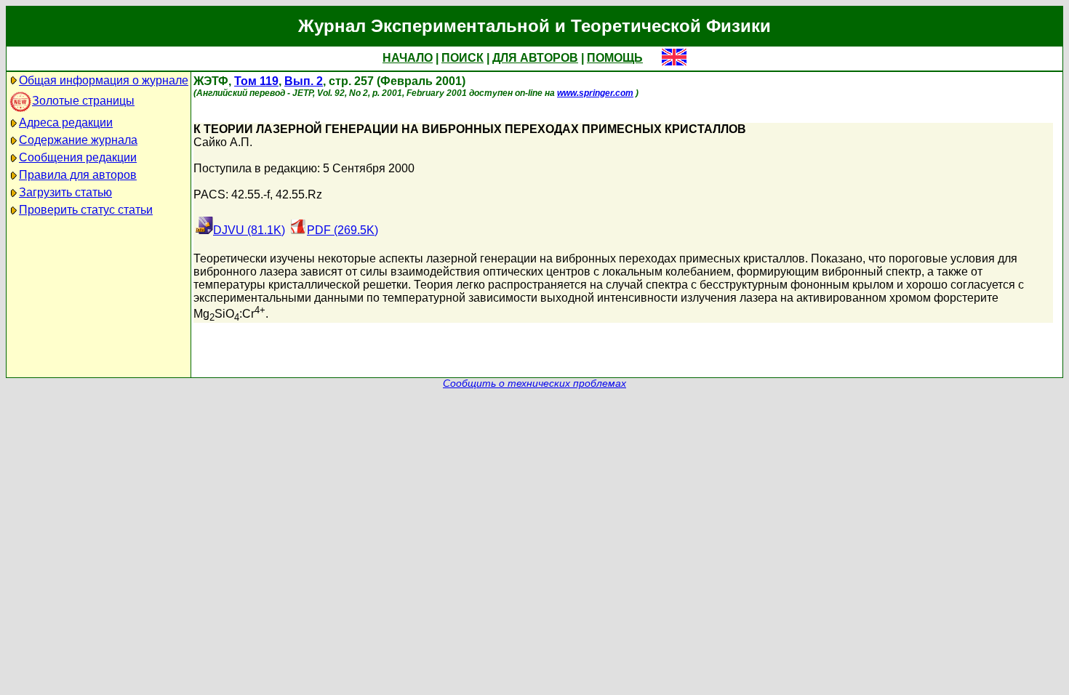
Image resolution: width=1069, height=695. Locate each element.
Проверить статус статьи (86, 210)
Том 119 (256, 81)
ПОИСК (462, 58)
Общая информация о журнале (103, 80)
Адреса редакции (66, 122)
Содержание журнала (78, 140)
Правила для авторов (78, 175)
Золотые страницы (83, 101)
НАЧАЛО (408, 58)
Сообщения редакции (78, 157)
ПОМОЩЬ (615, 58)
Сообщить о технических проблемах (534, 383)
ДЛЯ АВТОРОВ (535, 58)
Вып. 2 (303, 81)
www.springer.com (595, 93)
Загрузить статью (65, 192)
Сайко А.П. (222, 142)
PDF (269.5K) (342, 230)
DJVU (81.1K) (249, 230)
